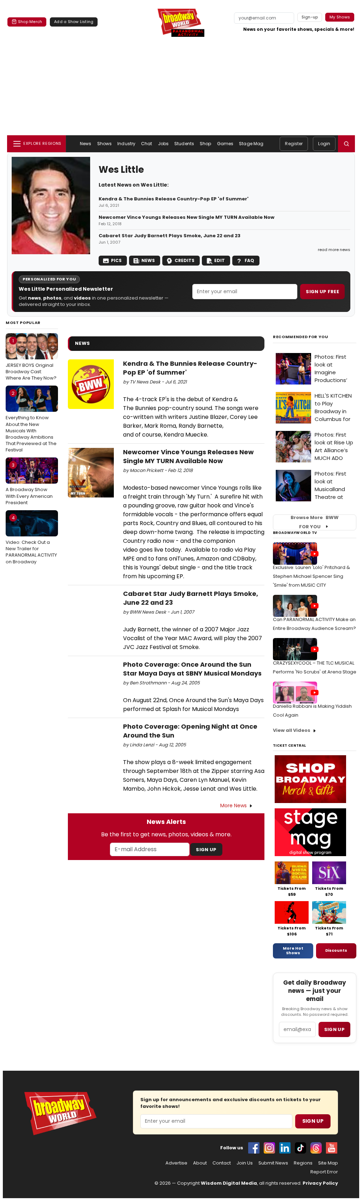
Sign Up (206, 849)
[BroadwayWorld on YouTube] (331, 1148)
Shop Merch (30, 21)
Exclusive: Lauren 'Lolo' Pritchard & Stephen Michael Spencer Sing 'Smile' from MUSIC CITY (311, 576)
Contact (221, 1163)
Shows (104, 144)
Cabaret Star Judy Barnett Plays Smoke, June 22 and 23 (169, 236)
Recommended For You (300, 337)
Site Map (328, 1163)
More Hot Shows (293, 950)
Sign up (334, 1029)
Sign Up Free (322, 291)
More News (233, 805)
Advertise (176, 1163)
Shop (205, 144)
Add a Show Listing (73, 21)
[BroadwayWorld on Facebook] (253, 1148)
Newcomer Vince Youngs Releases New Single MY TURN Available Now (186, 217)
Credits (184, 260)
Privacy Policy (320, 1183)
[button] (346, 143)
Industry (126, 144)
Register (294, 144)
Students (184, 144)
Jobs (163, 144)
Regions (303, 1163)
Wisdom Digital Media (229, 1183)
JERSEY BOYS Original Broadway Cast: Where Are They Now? (31, 359)
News (85, 144)
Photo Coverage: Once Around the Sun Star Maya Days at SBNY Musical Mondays (192, 669)
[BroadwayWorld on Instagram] (269, 1148)
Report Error (324, 1172)
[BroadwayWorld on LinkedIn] (285, 1148)
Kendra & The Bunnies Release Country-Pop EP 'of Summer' (174, 199)
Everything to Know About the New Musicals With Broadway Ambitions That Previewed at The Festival (31, 421)
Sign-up (310, 17)
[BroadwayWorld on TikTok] (300, 1148)
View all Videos (291, 730)
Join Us (245, 1163)
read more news (334, 249)
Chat (146, 144)
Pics (116, 260)
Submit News (273, 1163)
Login (324, 144)
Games (225, 144)
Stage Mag (251, 144)
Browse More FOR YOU (315, 522)
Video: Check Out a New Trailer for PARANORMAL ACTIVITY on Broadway (31, 539)
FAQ (249, 260)
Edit (219, 260)
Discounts (336, 950)
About (200, 1163)
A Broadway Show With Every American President (29, 484)
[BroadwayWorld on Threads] (316, 1148)
